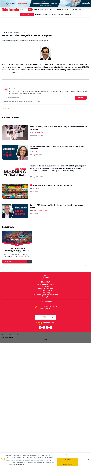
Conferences (58, 9)
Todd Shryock (36, 152)
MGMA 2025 (60, 14)
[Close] (88, 459)
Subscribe (80, 97)
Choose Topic (26, 14)
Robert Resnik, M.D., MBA (39, 210)
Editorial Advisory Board (45, 284)
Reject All (68, 459)
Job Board (45, 286)
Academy (50, 9)
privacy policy (38, 101)
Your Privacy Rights (67, 455)
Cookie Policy (20, 464)
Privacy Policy (45, 293)
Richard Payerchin (37, 132)
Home (45, 339)
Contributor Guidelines (45, 290)
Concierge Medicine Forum (49, 14)
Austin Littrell (36, 174)
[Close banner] (88, 2)
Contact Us (45, 280)
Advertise (45, 278)
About (45, 276)
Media (42, 9)
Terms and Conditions (45, 288)
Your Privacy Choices (45, 297)
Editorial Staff (45, 282)
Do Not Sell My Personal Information (45, 295)
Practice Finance (8, 109)
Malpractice (68, 14)
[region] (45, 459)
